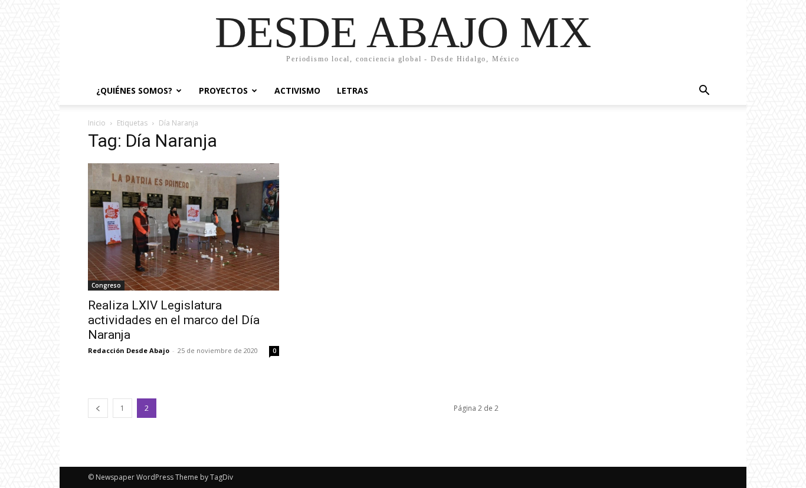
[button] (704, 91)
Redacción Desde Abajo (128, 350)
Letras (352, 90)
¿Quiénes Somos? (134, 90)
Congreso (106, 285)
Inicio (97, 123)
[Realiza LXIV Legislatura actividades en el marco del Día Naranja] (183, 227)
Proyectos (223, 90)
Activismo (297, 90)
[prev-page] (98, 408)
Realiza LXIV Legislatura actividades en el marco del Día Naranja (174, 320)
